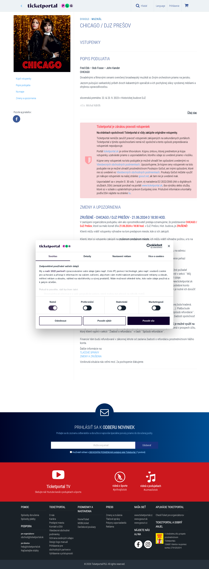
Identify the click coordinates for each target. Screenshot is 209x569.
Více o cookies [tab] (156, 256)
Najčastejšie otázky (30, 550)
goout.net (144, 176)
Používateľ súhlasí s (108, 452)
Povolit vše (148, 320)
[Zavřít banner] (169, 246)
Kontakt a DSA (56, 526)
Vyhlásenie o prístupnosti (61, 553)
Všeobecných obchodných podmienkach (118, 164)
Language (160, 5)
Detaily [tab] (87, 256)
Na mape (20, 91)
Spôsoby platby (28, 518)
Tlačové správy (113, 518)
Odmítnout (60, 320)
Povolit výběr (104, 320)
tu (130, 193)
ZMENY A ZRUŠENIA (91, 356)
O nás (51, 515)
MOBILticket (83, 523)
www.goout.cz (140, 522)
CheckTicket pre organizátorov (170, 515)
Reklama (110, 526)
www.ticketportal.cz (143, 515)
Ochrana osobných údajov (61, 538)
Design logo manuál (58, 541)
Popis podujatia (23, 85)
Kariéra (52, 518)
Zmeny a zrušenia (114, 515)
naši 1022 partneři (55, 271)
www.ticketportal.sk (152, 185)
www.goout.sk (140, 518)
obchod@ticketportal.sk (32, 537)
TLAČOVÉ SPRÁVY (89, 352)
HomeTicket (83, 519)
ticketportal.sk (111, 151)
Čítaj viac (192, 112)
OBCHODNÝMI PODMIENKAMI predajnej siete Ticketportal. (112, 452)
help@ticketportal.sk (30, 546)
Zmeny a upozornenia (26, 98)
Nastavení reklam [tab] (121, 256)
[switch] (87, 307)
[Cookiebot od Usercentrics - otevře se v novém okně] (148, 246)
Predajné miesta (56, 522)
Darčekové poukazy (87, 526)
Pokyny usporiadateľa (116, 522)
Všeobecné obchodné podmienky (59, 532)
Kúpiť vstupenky (23, 78)
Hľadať (144, 5)
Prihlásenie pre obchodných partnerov (60, 547)
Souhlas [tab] (53, 256)
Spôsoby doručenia (30, 515)
